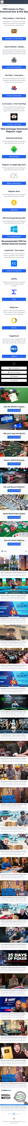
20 (11, 1114)
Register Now (14, 191)
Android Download (14, 138)
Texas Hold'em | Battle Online (14, 47)
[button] (6, 1114)
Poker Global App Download (17, 1121)
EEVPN (14, 279)
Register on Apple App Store (14, 165)
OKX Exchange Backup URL (14, 218)
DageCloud (14, 336)
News (5, 6)
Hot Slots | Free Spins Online (14, 75)
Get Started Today (14, 411)
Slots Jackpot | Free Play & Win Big (14, 18)
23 (19, 1114)
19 (8, 1114)
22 (16, 1114)
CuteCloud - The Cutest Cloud (14, 250)
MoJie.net (14, 307)
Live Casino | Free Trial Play (14, 104)
